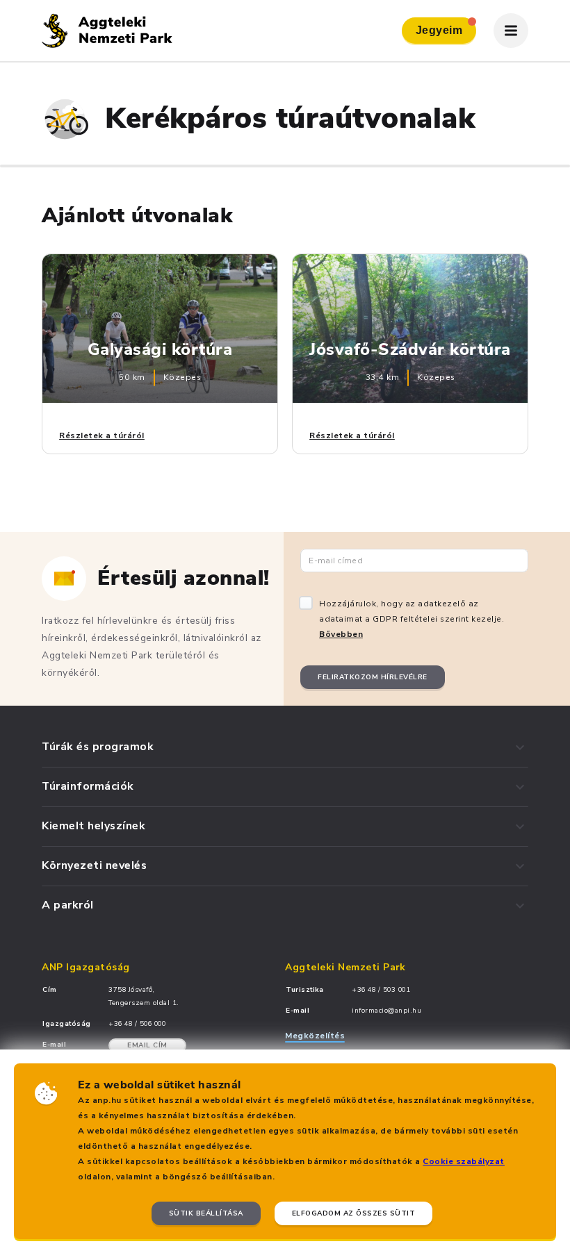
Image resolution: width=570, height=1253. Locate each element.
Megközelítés (315, 1035)
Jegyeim (439, 30)
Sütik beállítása (206, 1213)
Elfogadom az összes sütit (354, 1213)
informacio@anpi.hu (386, 1010)
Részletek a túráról (102, 435)
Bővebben (341, 634)
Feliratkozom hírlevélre (372, 677)
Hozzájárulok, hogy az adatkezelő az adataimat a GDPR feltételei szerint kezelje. (411, 619)
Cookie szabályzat (464, 1161)
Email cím (147, 1045)
